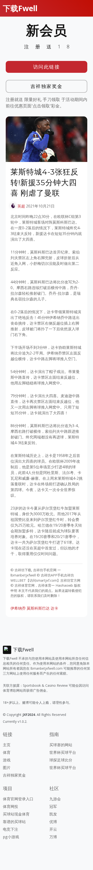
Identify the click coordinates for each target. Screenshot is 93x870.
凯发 (53, 814)
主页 (6, 744)
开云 (53, 829)
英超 (21, 206)
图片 (6, 767)
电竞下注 (10, 829)
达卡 (54, 608)
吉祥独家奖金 (47, 86)
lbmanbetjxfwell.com (46, 668)
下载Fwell (20, 8)
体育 (6, 752)
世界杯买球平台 (62, 752)
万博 (53, 836)
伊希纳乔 (18, 608)
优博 (53, 821)
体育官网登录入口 (18, 798)
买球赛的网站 (60, 744)
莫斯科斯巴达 (38, 608)
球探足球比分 (60, 760)
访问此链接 (46, 67)
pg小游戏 (11, 836)
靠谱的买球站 (14, 821)
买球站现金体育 (16, 814)
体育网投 (10, 806)
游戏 (6, 760)
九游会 (55, 798)
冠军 (53, 806)
